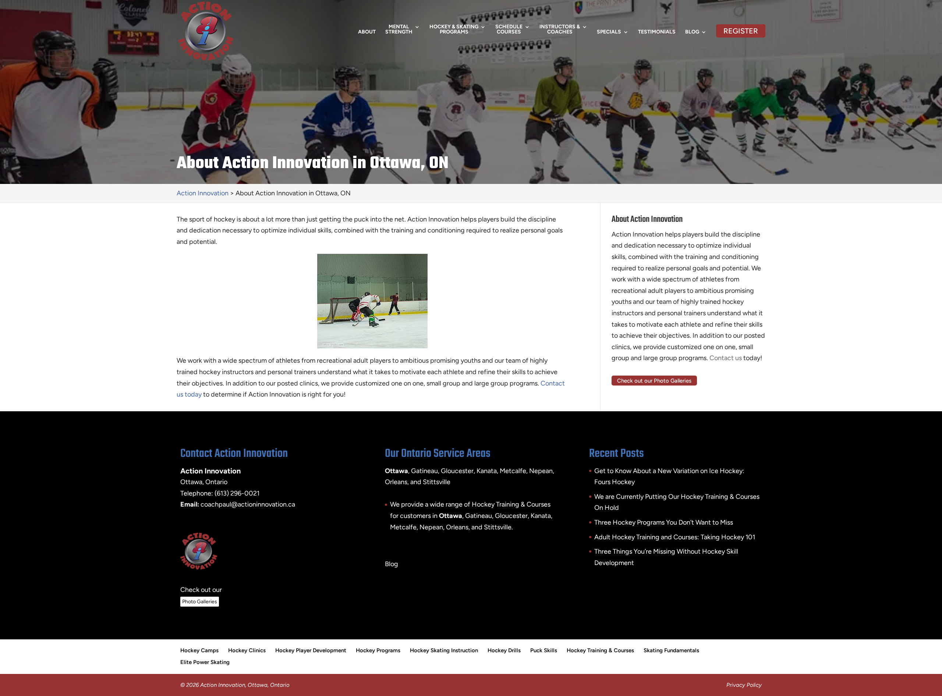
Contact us (725, 358)
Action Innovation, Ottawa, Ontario (245, 685)
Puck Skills (543, 650)
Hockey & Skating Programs (453, 29)
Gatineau (478, 516)
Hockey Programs (378, 650)
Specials (609, 32)
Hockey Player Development (310, 650)
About (367, 32)
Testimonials (657, 32)
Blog (692, 32)
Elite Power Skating (205, 662)
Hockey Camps (199, 650)
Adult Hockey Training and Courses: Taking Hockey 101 (674, 537)
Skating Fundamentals (671, 650)
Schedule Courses (509, 29)
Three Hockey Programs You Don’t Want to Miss (663, 522)
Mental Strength (398, 29)
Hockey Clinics (247, 650)
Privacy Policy (744, 685)
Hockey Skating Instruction (444, 650)
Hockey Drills (504, 650)
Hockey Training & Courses (600, 650)
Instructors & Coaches (559, 29)
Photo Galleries (199, 602)
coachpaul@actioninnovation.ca (248, 504)
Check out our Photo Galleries (654, 380)
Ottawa (450, 516)
